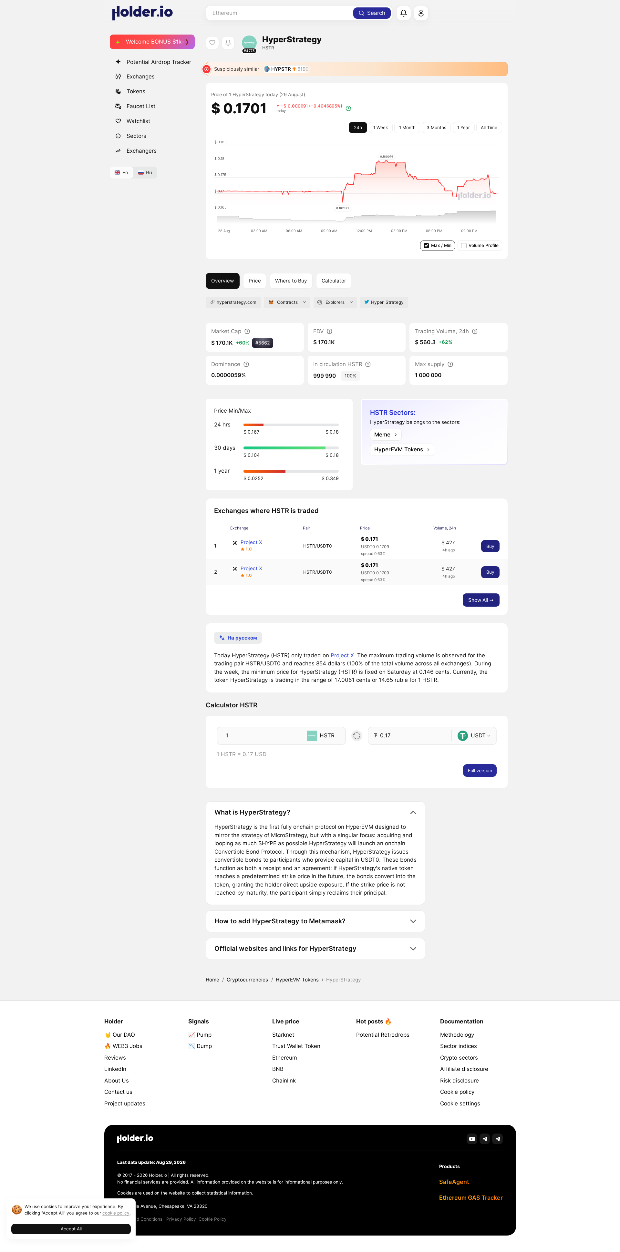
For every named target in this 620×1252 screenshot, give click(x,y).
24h (358, 127)
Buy (490, 546)
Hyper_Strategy (387, 302)
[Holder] (135, 1138)
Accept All (71, 1228)
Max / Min (441, 245)
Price (255, 281)
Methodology (457, 1034)
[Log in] (421, 13)
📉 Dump (200, 1046)
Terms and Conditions (139, 1219)
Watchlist (138, 121)
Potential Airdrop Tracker (159, 62)
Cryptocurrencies (247, 980)
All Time (489, 127)
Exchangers (142, 151)
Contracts (287, 302)
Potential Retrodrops (382, 1034)
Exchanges (141, 76)
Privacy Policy (181, 1219)
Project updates (124, 1103)
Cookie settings (460, 1103)
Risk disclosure (459, 1080)
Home (212, 980)
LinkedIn (115, 1069)
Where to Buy (291, 281)
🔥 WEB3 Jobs (123, 1046)
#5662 (262, 342)
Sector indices (458, 1046)
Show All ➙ (481, 600)
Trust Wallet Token (296, 1046)
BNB (278, 1069)
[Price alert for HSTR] (228, 42)
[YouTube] (472, 1139)
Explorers (335, 302)
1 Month (407, 127)
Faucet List (141, 106)
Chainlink (284, 1080)
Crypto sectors (459, 1057)
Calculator (334, 281)
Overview (222, 281)
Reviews (115, 1057)
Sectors (136, 136)
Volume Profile (484, 245)
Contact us (118, 1092)
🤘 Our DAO (119, 1034)
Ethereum (284, 1057)
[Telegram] (485, 1139)
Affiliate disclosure (464, 1069)
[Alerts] (403, 13)
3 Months (436, 127)
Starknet (283, 1034)
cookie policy (115, 1213)
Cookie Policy (213, 1219)
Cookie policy (457, 1092)
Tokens (136, 91)
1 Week (380, 127)
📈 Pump (200, 1034)
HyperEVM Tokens (297, 980)
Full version (480, 770)
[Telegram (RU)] (497, 1139)
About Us (116, 1080)
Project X (251, 542)
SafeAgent (454, 1181)
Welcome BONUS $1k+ (155, 41)
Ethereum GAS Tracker (471, 1197)
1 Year (463, 127)
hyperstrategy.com (236, 302)
